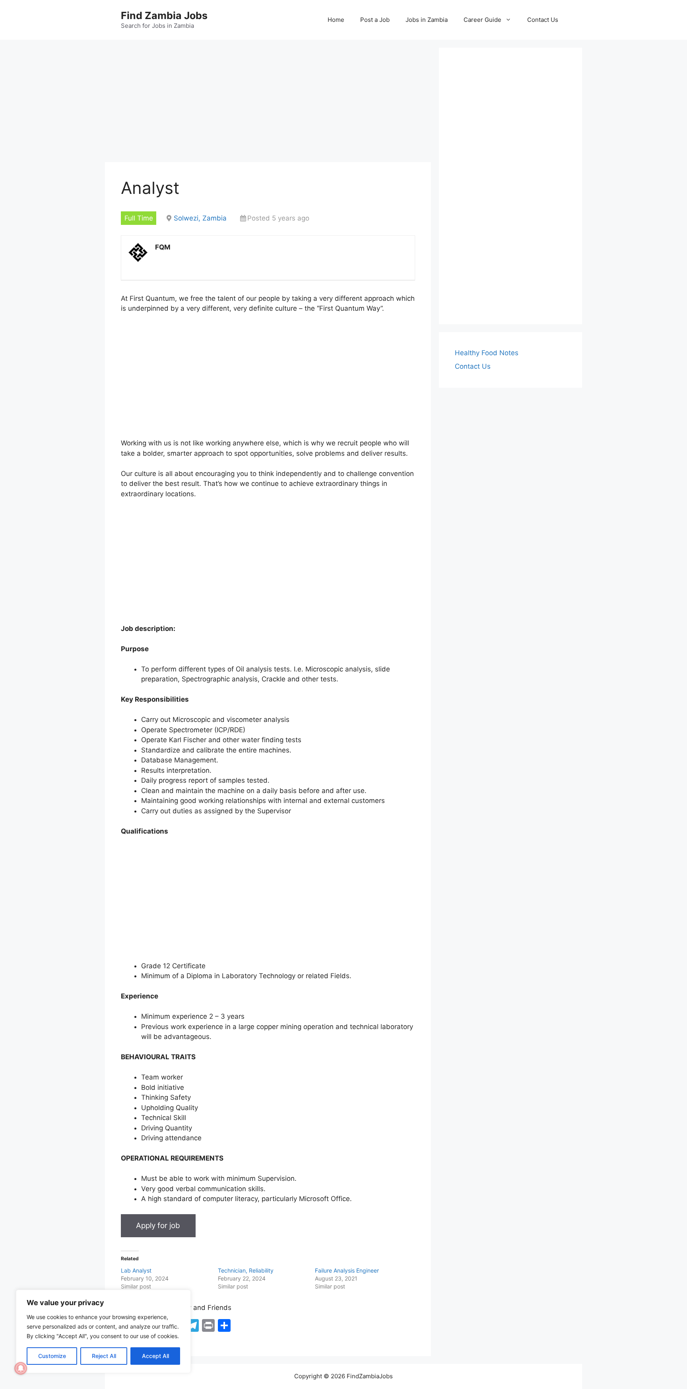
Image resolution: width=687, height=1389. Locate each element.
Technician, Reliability (246, 1270)
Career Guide (482, 19)
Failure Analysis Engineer (347, 1270)
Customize (52, 1355)
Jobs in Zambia (427, 19)
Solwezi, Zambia (200, 218)
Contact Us (542, 19)
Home (336, 19)
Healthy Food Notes (486, 353)
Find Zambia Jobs (164, 15)
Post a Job (375, 19)
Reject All (104, 1355)
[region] (103, 1331)
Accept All (155, 1355)
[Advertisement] (268, 103)
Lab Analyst (136, 1270)
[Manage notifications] (20, 1368)
